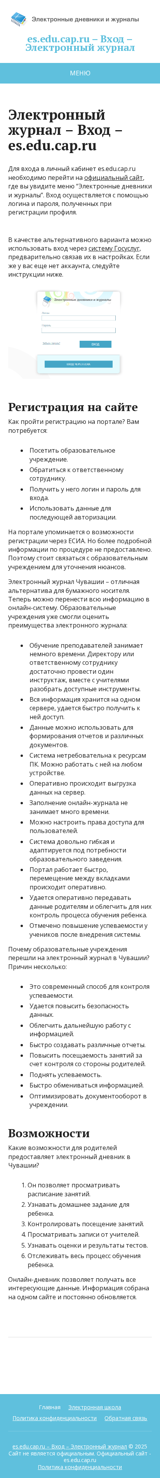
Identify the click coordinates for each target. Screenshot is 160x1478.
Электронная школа (94, 1407)
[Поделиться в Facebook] (16, 1363)
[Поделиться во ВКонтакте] (35, 1363)
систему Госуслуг (114, 248)
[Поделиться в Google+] (74, 1363)
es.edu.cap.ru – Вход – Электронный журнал (80, 41)
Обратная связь (125, 1418)
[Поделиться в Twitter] (93, 1363)
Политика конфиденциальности (54, 1418)
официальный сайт (113, 177)
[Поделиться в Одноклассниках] (55, 1363)
